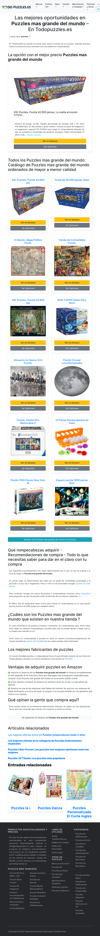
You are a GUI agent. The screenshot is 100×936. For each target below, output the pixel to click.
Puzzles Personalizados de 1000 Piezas (17, 895)
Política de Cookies (60, 842)
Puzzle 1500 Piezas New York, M (28, 482)
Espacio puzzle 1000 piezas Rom (72, 482)
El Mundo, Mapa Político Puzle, (28, 241)
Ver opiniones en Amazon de (50, 717)
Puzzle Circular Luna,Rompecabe (72, 361)
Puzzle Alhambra (38, 892)
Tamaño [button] (65, 4)
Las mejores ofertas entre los (46, 734)
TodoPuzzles (60, 931)
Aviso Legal (57, 852)
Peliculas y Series (60, 887)
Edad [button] (57, 4)
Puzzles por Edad (60, 870)
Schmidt (68, 659)
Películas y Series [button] (91, 5)
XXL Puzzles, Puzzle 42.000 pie (28, 181)
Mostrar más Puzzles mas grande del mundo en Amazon (50, 539)
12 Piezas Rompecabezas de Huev (72, 422)
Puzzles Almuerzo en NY (81, 904)
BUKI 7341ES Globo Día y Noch (72, 301)
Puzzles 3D (57, 867)
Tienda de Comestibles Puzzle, (71, 241)
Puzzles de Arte (83, 840)
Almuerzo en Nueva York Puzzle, (28, 361)
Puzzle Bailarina (17, 908)
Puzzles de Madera (60, 890)
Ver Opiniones (50, 146)
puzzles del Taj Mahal (35, 641)
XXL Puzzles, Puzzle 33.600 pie (28, 301)
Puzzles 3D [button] (48, 5)
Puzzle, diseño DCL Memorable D (28, 422)
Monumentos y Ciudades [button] (78, 5)
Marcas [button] (39, 4)
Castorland (85, 593)
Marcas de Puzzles (60, 863)
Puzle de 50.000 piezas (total (72, 179)
